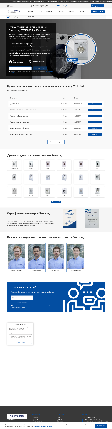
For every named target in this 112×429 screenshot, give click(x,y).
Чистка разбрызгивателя (19, 116)
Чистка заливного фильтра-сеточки (23, 110)
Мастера (71, 11)
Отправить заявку (40, 68)
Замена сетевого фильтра (19, 128)
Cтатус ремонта (97, 6)
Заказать (94, 103)
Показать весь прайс (56, 142)
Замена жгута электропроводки (21, 134)
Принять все (101, 425)
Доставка (61, 11)
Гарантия (49, 11)
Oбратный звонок (98, 11)
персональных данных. (19, 307)
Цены (40, 11)
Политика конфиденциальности (43, 426)
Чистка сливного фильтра (19, 122)
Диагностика (15, 104)
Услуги (30, 11)
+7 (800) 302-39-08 (64, 5)
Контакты (83, 11)
